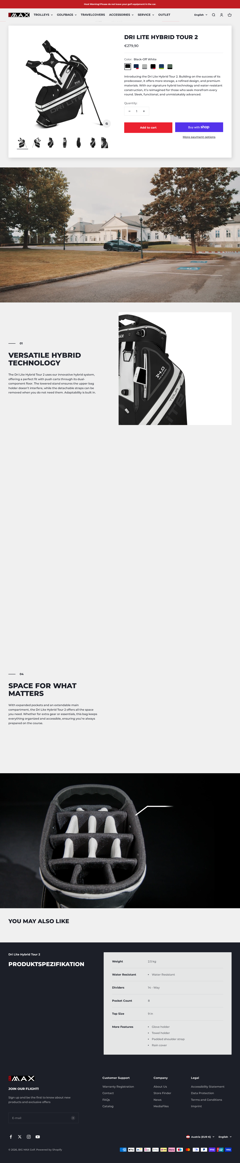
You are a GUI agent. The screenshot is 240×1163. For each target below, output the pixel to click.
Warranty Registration (118, 1086)
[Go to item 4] (64, 143)
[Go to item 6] (92, 143)
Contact (108, 1093)
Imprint (196, 1106)
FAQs (106, 1099)
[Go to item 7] (106, 143)
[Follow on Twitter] (19, 1136)
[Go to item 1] (22, 143)
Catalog (107, 1106)
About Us (160, 1086)
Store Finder (162, 1093)
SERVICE (144, 14)
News (157, 1099)
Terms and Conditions (206, 1099)
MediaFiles (161, 1106)
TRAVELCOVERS (93, 14)
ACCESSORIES (119, 14)
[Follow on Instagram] (28, 1136)
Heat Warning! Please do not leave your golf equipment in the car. (120, 4)
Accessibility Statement (208, 1086)
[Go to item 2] (36, 143)
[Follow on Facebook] (10, 1136)
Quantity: (130, 103)
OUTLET (164, 14)
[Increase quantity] (144, 111)
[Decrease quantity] (129, 111)
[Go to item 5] (78, 143)
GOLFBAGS (65, 14)
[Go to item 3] (50, 143)
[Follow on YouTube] (37, 1136)
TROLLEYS (41, 14)
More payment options (199, 137)
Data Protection (202, 1093)
